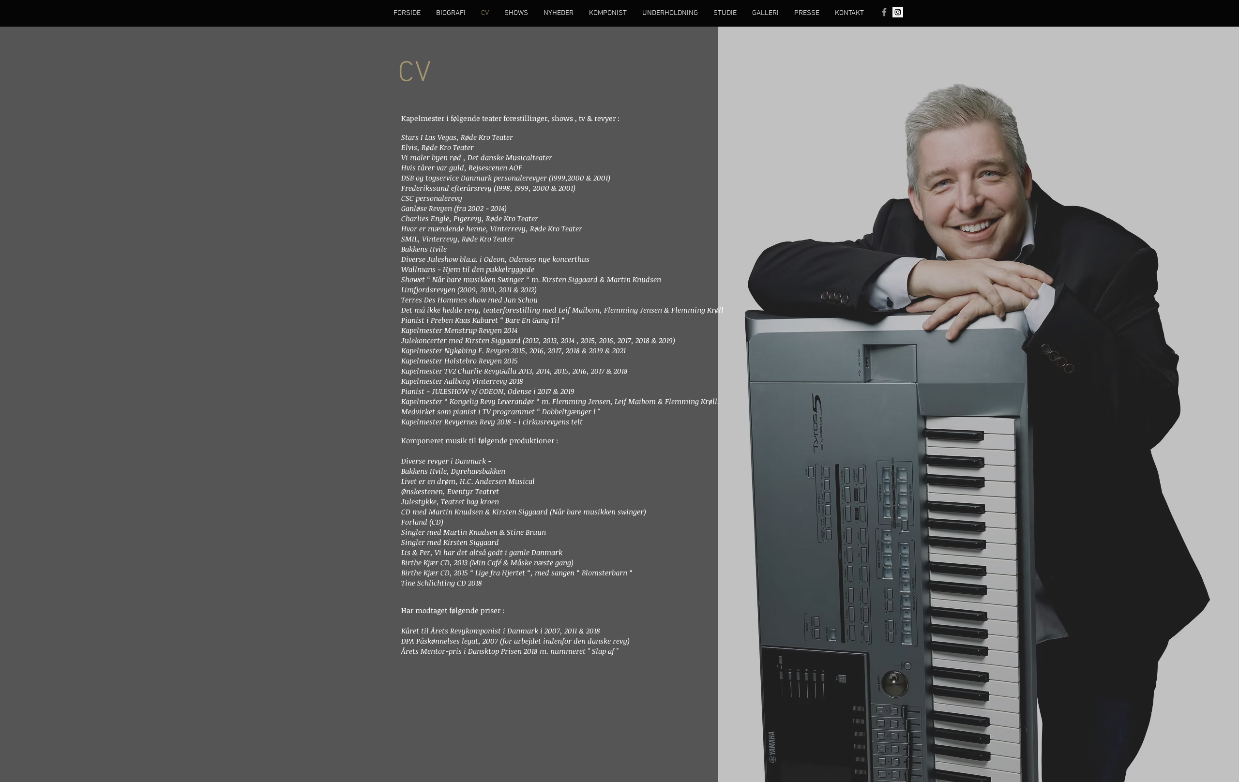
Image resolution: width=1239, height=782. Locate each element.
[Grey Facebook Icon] (884, 12)
